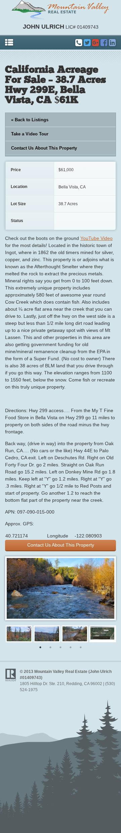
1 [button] (40, 647)
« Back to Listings (29, 119)
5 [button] (80, 647)
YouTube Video (96, 238)
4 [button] (70, 647)
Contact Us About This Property (44, 148)
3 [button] (60, 647)
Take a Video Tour (29, 133)
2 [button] (50, 647)
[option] (19, 633)
